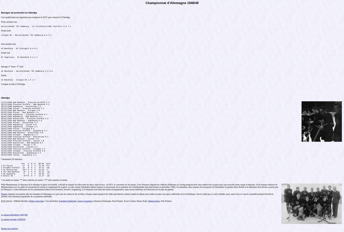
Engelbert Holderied (67, 201)
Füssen (4, 194)
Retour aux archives (9, 228)
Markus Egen (154, 201)
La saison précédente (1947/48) (14, 215)
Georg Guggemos (84, 201)
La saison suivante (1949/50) (13, 219)
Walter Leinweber (36, 201)
